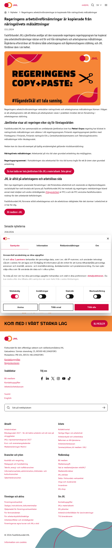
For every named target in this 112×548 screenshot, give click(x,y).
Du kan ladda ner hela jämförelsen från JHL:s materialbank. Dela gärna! (39, 171)
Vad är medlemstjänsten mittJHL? (72, 467)
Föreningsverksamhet (13, 502)
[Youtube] (63, 378)
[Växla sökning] (92, 5)
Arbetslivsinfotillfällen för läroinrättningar (75, 512)
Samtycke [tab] (15, 246)
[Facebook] (42, 378)
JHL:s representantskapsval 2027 (18, 439)
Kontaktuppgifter (12, 359)
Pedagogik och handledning (16, 464)
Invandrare (62, 485)
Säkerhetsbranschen (12, 477)
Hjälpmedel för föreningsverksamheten (20, 509)
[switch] (42, 296)
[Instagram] (58, 378)
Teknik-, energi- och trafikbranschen (19, 467)
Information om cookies (15, 542)
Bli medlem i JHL (14, 212)
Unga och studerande (67, 482)
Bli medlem (99, 323)
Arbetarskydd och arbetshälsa (70, 436)
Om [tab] (97, 246)
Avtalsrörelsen (10, 429)
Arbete (61, 423)
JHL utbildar (63, 474)
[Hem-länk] (10, 5)
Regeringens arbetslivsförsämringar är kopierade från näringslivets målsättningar (59, 12)
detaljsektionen (95, 276)
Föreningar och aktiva (14, 496)
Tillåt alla (91, 307)
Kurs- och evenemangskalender (17, 443)
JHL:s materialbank (66, 505)
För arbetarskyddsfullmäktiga (16, 516)
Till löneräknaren (65, 516)
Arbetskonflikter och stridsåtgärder (19, 520)
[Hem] (5, 12)
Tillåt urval (56, 307)
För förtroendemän (12, 512)
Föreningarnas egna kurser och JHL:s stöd (21, 523)
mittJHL (85, 5)
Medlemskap (63, 454)
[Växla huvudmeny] (106, 5)
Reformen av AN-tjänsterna (69, 440)
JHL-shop (62, 489)
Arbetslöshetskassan (13, 386)
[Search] (103, 407)
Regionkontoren (11, 363)
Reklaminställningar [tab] (69, 246)
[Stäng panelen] (108, 239)
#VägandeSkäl (52, 192)
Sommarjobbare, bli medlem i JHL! (72, 447)
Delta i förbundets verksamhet (70, 478)
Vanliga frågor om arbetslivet (70, 433)
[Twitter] (52, 378)
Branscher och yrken (13, 454)
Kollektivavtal (64, 429)
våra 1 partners (17, 259)
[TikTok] (69, 378)
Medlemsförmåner (65, 471)
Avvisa (20, 307)
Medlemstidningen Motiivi (15, 447)
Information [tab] (42, 246)
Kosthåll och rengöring (14, 460)
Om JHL (61, 496)
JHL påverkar (63, 509)
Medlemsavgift (64, 464)
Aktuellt (7, 423)
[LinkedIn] (47, 378)
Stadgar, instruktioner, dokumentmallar (20, 505)
